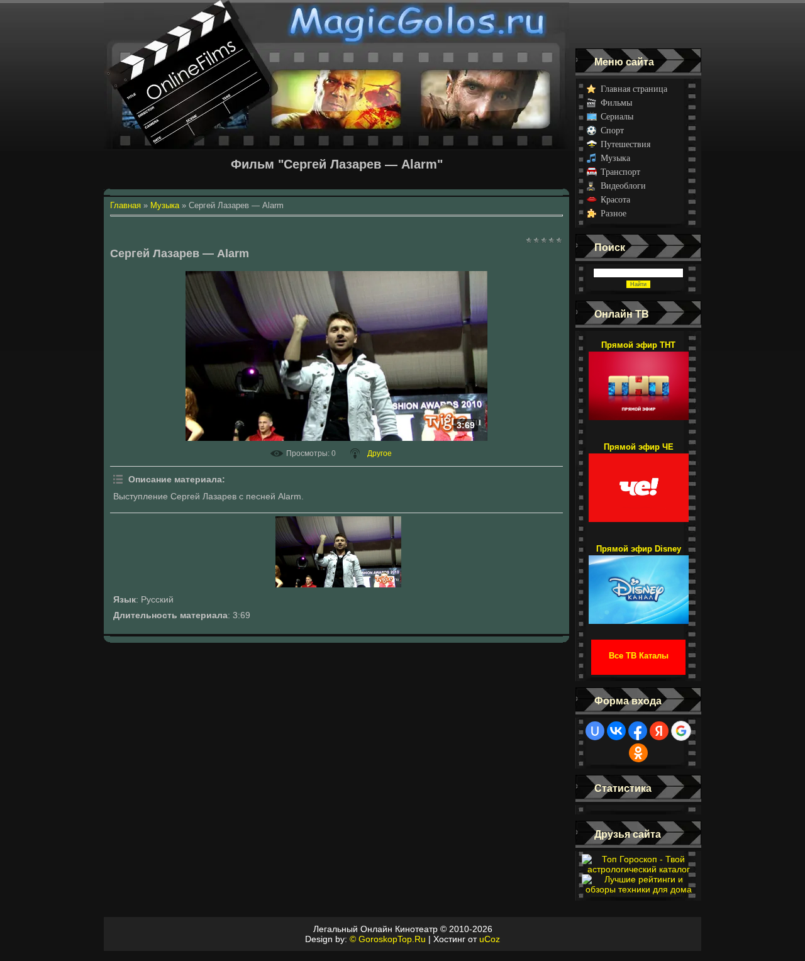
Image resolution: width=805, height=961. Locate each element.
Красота (615, 199)
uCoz (489, 939)
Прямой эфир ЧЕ (639, 447)
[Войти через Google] (681, 731)
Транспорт (620, 172)
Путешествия (625, 144)
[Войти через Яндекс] (659, 730)
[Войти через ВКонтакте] (616, 730)
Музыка (615, 158)
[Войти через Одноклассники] (638, 752)
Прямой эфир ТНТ (638, 345)
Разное (613, 213)
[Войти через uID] (595, 730)
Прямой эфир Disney (638, 548)
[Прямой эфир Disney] (639, 583)
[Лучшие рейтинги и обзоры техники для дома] (638, 889)
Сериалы (617, 116)
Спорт (612, 130)
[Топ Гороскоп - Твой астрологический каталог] (638, 869)
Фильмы (616, 103)
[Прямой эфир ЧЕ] (639, 481)
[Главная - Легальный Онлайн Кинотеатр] (336, 24)
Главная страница (634, 89)
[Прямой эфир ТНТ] (639, 380)
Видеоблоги (623, 186)
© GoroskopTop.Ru (388, 939)
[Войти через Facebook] (637, 730)
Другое (379, 453)
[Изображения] (338, 551)
